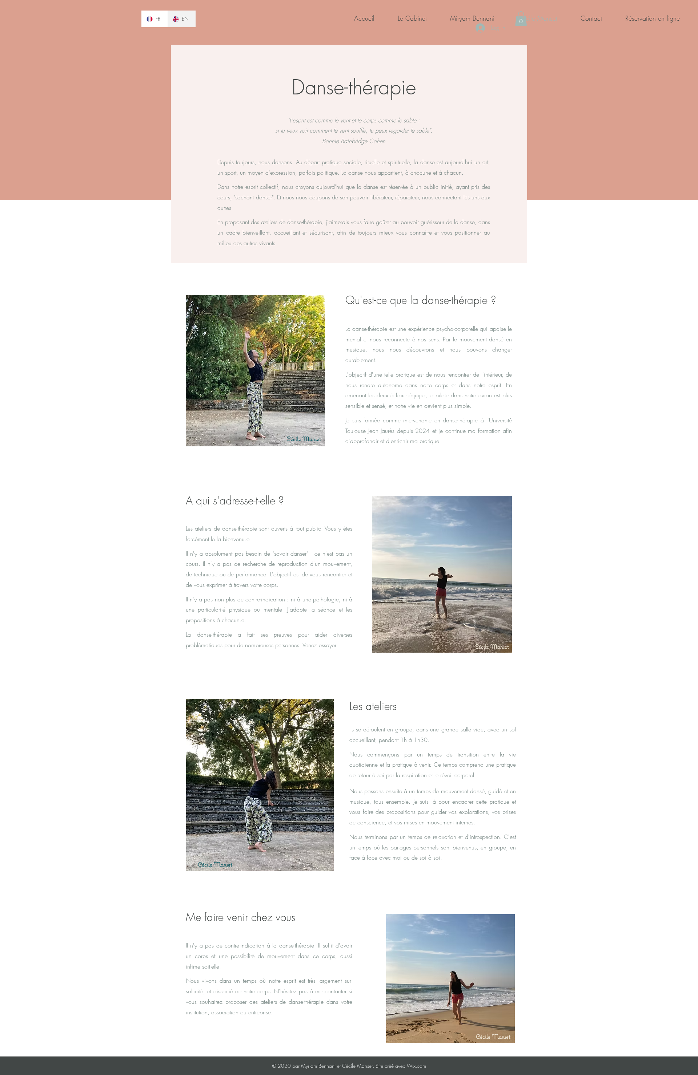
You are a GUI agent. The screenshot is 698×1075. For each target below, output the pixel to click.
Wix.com (415, 1065)
